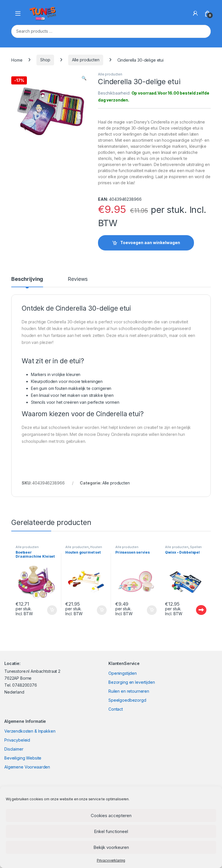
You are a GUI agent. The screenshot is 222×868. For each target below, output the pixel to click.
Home (16, 59)
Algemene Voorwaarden (27, 766)
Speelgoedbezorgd (127, 700)
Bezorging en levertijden (131, 682)
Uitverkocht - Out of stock (195, 610)
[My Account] (195, 13)
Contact (115, 709)
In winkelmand (46, 610)
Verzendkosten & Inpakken (30, 731)
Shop (45, 59)
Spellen (196, 547)
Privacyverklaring (111, 860)
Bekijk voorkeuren (111, 847)
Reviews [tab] (78, 279)
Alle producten (85, 59)
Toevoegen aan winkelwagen (150, 242)
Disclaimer (13, 749)
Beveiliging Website (22, 757)
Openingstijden (122, 673)
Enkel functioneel (111, 831)
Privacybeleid (17, 740)
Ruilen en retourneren (128, 691)
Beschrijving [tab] (27, 279)
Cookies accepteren (111, 815)
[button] (84, 78)
